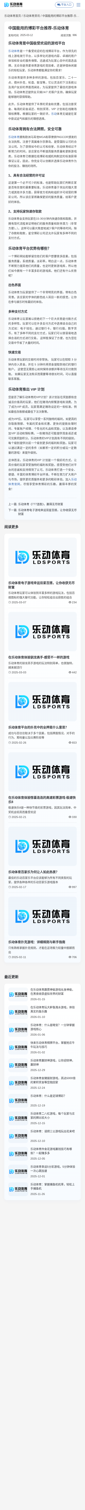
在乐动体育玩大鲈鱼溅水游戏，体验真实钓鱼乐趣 (52, 1009)
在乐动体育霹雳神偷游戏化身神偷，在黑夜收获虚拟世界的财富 (52, 991)
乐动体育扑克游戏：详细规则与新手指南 (36, 942)
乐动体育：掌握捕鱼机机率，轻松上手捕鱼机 (52, 1186)
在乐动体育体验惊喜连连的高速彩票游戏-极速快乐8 (42, 800)
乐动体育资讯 (31, 15)
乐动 (54, 113)
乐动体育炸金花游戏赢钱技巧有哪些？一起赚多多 (51, 1151)
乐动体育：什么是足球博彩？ (48, 1095)
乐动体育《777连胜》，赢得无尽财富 (40, 504)
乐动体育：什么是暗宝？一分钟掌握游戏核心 (52, 1027)
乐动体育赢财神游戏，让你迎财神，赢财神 (52, 1062)
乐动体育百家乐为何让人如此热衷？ (33, 872)
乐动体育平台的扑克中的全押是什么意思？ (38, 727)
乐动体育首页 (12, 15)
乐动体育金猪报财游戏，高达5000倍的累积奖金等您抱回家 (53, 1080)
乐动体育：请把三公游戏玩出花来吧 (52, 1131)
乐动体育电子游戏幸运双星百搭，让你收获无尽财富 (47, 512)
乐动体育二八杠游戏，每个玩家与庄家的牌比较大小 (52, 1115)
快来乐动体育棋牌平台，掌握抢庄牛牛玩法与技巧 (52, 1044)
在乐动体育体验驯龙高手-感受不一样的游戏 (38, 657)
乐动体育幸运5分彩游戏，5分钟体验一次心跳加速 (52, 1168)
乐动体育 (14, 51)
